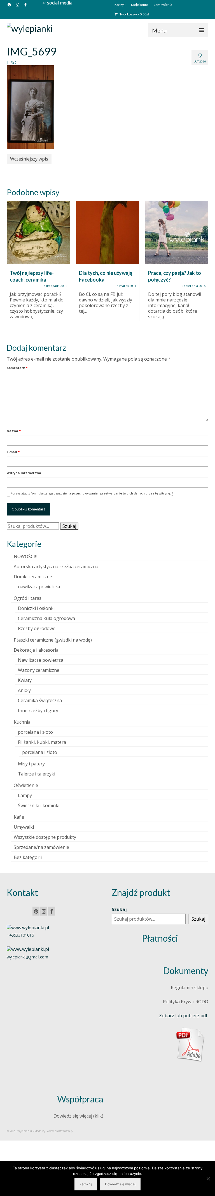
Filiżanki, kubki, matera (42, 742)
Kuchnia (22, 722)
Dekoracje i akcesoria (36, 650)
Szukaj (69, 526)
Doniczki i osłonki (36, 608)
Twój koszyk (134, 14)
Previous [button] (12, 267)
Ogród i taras (27, 598)
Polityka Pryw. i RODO (185, 1001)
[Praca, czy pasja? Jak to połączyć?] (176, 232)
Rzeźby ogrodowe (36, 628)
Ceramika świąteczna (40, 700)
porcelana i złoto (35, 732)
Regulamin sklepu (189, 987)
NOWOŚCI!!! (26, 556)
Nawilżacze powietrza (40, 660)
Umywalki (24, 827)
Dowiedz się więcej (120, 1184)
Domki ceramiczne (33, 576)
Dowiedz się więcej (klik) (78, 1116)
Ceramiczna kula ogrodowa (46, 618)
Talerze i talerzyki (36, 774)
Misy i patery (31, 764)
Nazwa (14, 431)
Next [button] (203, 267)
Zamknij (86, 1184)
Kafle (19, 817)
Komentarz (17, 368)
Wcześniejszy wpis (29, 159)
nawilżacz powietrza (39, 587)
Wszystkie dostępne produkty (45, 837)
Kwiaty (25, 680)
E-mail (13, 452)
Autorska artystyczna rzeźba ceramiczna (56, 566)
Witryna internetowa (24, 473)
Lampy (25, 795)
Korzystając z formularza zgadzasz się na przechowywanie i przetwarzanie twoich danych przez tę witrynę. (91, 493)
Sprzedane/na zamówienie (41, 847)
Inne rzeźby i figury (38, 710)
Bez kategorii (28, 857)
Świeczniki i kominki (38, 805)
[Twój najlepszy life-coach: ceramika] (38, 232)
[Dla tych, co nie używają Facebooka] (107, 232)
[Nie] (208, 1178)
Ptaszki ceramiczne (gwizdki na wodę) (53, 640)
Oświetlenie (26, 785)
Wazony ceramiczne (38, 670)
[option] (38, 267)
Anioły (24, 690)
